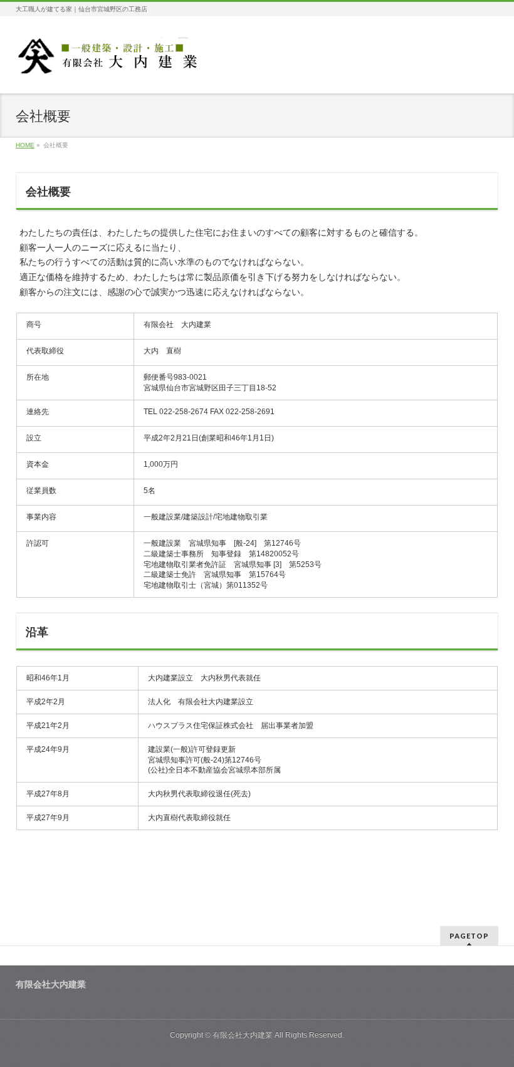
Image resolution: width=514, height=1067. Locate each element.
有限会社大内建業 (242, 1035)
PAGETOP (469, 936)
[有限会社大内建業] (110, 60)
